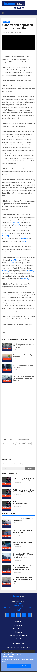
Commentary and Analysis (18, 635)
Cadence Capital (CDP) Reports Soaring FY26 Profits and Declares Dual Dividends (23, 555)
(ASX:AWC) (16, 222)
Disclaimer (18, 603)
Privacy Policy (18, 606)
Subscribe (30, 468)
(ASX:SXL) (25, 241)
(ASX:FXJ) (5, 233)
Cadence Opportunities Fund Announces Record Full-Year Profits (22, 579)
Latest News (18, 625)
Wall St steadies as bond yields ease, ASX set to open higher (23, 479)
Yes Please (25, 666)
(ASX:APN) (5, 236)
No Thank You (13, 666)
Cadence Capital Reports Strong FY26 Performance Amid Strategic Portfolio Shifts (23, 567)
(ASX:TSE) (16, 225)
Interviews (6, 21)
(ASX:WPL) (5, 271)
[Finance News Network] (13, 5)
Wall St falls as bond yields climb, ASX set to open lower (24, 502)
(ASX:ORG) (30, 271)
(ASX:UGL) (13, 260)
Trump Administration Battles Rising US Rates (23, 531)
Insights (18, 638)
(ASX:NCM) (25, 279)
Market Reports (18, 629)
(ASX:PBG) (24, 239)
